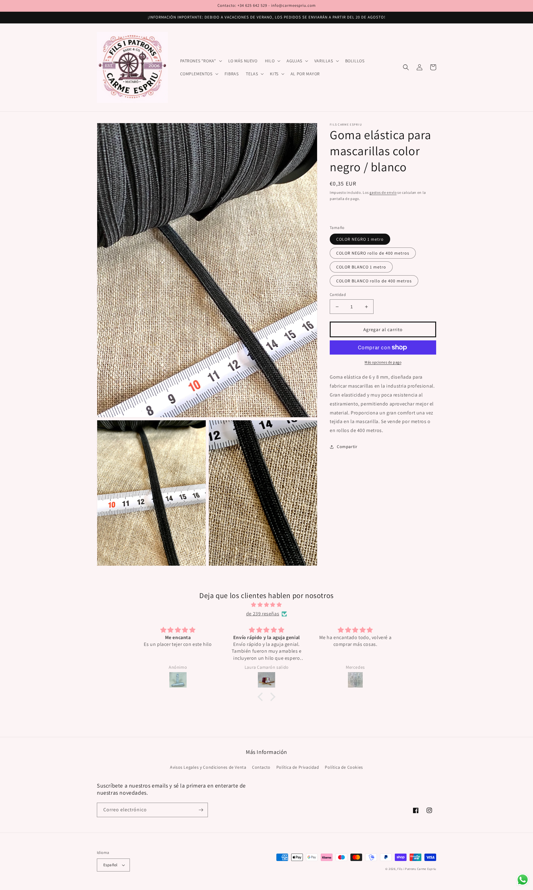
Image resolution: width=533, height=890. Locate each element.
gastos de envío (383, 192)
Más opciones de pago (383, 362)
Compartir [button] (347, 446)
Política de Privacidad (297, 767)
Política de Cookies (344, 767)
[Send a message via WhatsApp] (522, 879)
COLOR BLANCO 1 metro (361, 267)
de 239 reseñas (262, 613)
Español (110, 864)
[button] (200, 60)
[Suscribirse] (201, 810)
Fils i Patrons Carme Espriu (416, 869)
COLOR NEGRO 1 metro (360, 239)
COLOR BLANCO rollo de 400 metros (374, 281)
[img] (266, 604)
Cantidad (338, 294)
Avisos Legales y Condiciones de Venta (208, 767)
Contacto (261, 767)
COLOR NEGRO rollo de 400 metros (372, 253)
